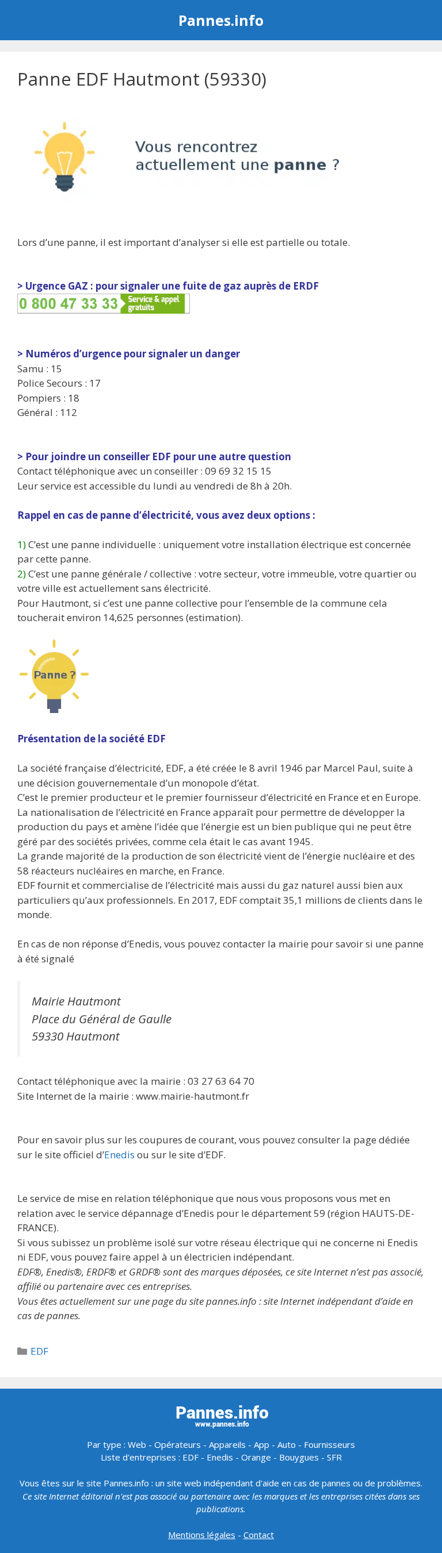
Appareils (227, 1444)
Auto (286, 1444)
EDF (39, 1351)
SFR (334, 1457)
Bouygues (299, 1457)
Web (137, 1444)
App (261, 1444)
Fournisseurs (329, 1444)
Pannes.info (221, 20)
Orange (256, 1457)
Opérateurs (177, 1444)
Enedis (119, 1154)
